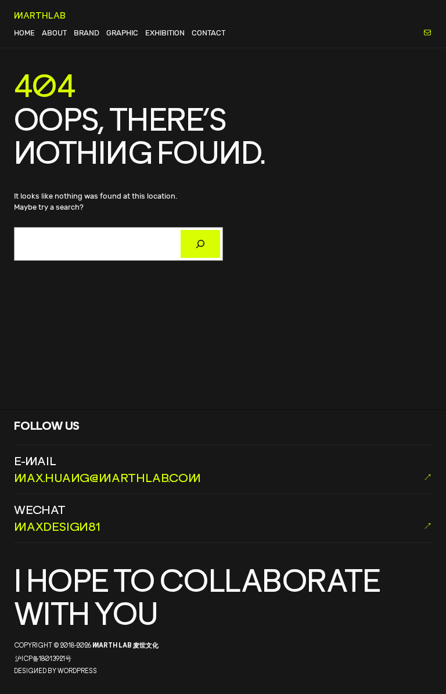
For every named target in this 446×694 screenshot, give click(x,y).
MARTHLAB (40, 15)
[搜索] (200, 244)
